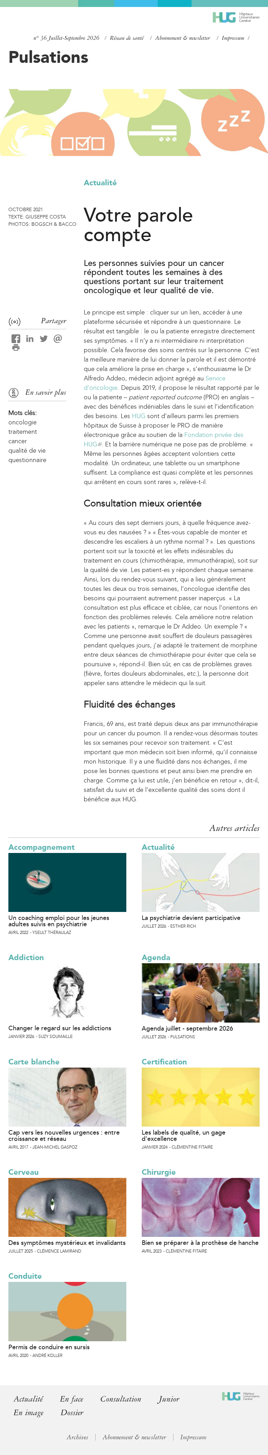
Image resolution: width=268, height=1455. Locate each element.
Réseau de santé (126, 38)
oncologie (22, 422)
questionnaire (27, 460)
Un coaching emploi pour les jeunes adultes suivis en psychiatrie (58, 921)
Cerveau (23, 1172)
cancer (17, 441)
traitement (22, 432)
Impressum (233, 38)
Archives (77, 1437)
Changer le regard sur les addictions (59, 1028)
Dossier (72, 1413)
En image (28, 1413)
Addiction (26, 957)
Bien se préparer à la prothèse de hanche (200, 1243)
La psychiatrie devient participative (191, 918)
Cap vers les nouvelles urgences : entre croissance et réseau (64, 1135)
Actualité (100, 182)
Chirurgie (159, 1172)
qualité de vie (27, 450)
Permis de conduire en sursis (49, 1347)
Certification (164, 1062)
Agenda (156, 957)
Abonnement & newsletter (182, 38)
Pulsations (48, 57)
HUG (139, 416)
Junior (169, 1399)
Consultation (120, 1399)
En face (71, 1399)
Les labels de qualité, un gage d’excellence (183, 1135)
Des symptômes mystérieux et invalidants (67, 1243)
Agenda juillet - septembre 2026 (187, 1028)
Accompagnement (41, 847)
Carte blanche (34, 1062)
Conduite (25, 1276)
